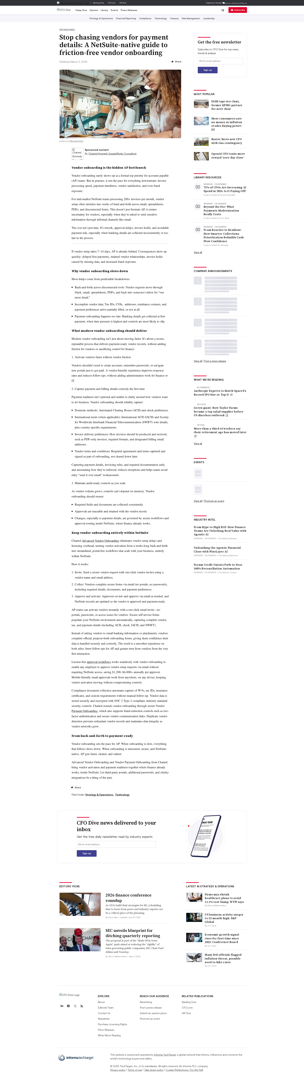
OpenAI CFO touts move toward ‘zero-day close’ (228, 155)
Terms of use (135, 1070)
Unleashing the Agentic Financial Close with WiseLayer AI (217, 549)
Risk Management (191, 18)
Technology (161, 18)
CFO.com (112, 3)
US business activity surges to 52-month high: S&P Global (224, 918)
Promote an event (214, 501)
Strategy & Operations (101, 18)
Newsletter (104, 1018)
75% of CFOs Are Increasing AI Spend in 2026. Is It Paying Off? (225, 189)
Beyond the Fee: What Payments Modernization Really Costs (221, 210)
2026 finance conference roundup (128, 897)
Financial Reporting (126, 18)
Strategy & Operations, (99, 794)
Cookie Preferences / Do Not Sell (184, 1070)
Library (104, 10)
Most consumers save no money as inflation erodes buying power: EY (226, 124)
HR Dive (122, 3)
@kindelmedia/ (76, 141)
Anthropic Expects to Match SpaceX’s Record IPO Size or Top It (220, 392)
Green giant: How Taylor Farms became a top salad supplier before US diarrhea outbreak (218, 411)
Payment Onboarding (85, 711)
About (101, 1002)
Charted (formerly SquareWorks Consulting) (112, 153)
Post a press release (215, 361)
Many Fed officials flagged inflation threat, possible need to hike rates (223, 958)
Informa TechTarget (165, 1054)
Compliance (145, 18)
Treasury (174, 18)
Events (114, 10)
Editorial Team (106, 1007)
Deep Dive (81, 10)
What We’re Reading (109, 1035)
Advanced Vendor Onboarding (100, 541)
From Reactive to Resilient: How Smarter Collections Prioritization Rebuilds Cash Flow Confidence (224, 235)
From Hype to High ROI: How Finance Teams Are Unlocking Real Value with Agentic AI (220, 530)
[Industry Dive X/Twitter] (75, 1006)
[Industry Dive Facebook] (68, 1006)
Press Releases (129, 10)
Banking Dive (98, 3)
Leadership (209, 18)
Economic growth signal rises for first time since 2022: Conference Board (222, 938)
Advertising (146, 1002)
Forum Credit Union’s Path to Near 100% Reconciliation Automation (218, 566)
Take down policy (154, 1070)
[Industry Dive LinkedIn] (62, 1006)
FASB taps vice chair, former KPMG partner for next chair (227, 105)
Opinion (94, 10)
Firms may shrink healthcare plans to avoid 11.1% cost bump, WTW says (224, 898)
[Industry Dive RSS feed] (82, 1006)
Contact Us (104, 1013)
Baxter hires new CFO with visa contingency (226, 141)
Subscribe (239, 10)
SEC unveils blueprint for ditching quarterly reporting (133, 933)
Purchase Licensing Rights (112, 1024)
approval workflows (99, 662)
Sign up (208, 70)
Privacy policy (118, 1070)
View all (198, 252)
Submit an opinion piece (153, 1013)
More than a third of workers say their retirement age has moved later (220, 430)
